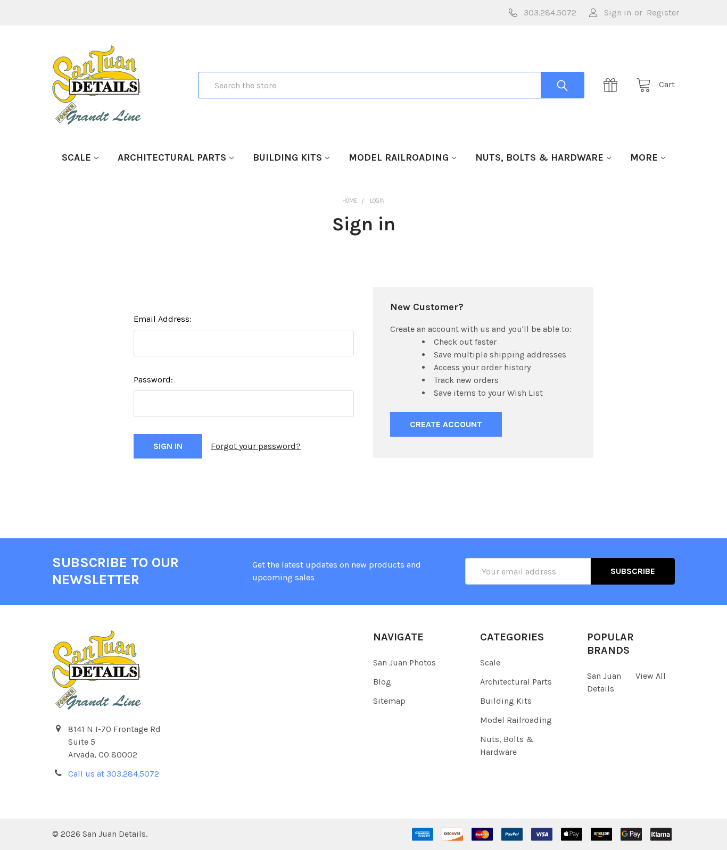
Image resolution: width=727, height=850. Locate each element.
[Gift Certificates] (613, 85)
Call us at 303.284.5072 (113, 774)
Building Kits (287, 157)
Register (663, 12)
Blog (382, 682)
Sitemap (389, 701)
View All (650, 676)
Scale (76, 157)
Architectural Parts (172, 157)
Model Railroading (399, 157)
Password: (153, 379)
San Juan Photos (404, 662)
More (644, 157)
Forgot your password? (256, 446)
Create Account (446, 424)
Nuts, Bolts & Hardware (539, 157)
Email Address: (163, 319)
